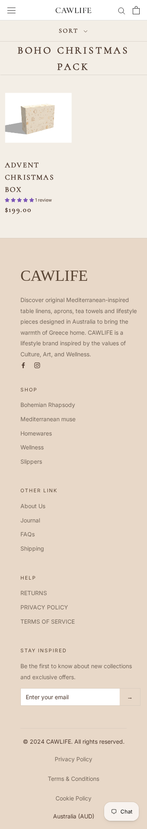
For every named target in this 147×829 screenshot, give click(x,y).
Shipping (32, 548)
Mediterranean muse (48, 419)
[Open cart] (136, 10)
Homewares (36, 433)
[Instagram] (37, 364)
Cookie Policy (73, 798)
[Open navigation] (11, 10)
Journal (30, 520)
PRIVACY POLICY (44, 607)
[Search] (121, 10)
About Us (32, 505)
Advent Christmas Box (29, 176)
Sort (70, 30)
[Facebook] (23, 364)
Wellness (32, 447)
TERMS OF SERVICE (47, 621)
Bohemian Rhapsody (47, 404)
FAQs (27, 534)
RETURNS (33, 592)
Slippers (31, 461)
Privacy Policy (73, 759)
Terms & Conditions (73, 778)
